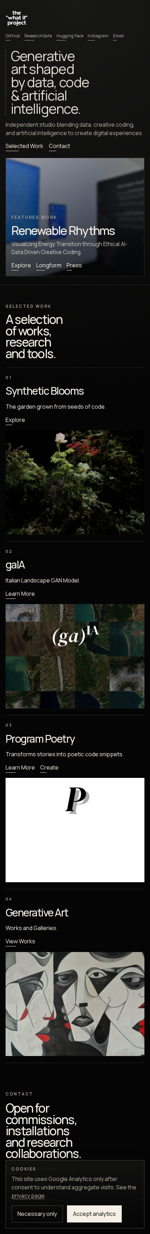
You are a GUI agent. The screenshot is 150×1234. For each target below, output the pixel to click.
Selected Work (24, 146)
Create (49, 767)
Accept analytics (94, 1214)
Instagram (98, 36)
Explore (21, 265)
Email (118, 36)
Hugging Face (70, 36)
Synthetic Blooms (45, 391)
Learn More (20, 593)
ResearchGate (38, 36)
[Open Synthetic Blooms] (75, 482)
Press (74, 265)
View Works (20, 941)
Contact (59, 146)
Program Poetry (40, 738)
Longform (48, 265)
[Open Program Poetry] (75, 830)
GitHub (13, 36)
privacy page (28, 1195)
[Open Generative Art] (75, 1004)
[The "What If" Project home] (17, 18)
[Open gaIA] (75, 656)
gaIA (15, 564)
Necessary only (37, 1214)
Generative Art (37, 912)
